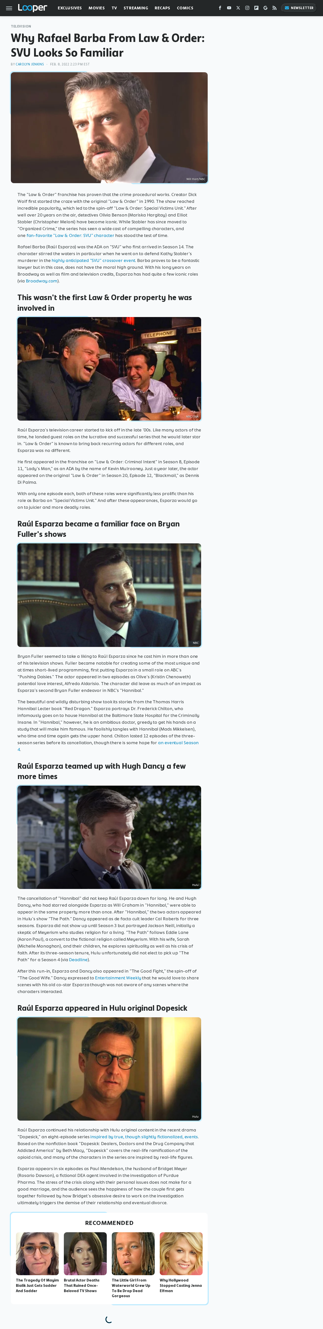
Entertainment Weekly (118, 978)
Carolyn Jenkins (30, 64)
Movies (97, 8)
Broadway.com (42, 281)
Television (21, 26)
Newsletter (302, 8)
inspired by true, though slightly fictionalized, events (144, 1137)
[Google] (265, 9)
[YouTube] (229, 9)
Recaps (162, 8)
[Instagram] (247, 9)
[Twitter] (238, 9)
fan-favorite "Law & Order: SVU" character (70, 235)
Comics (185, 8)
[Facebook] (220, 9)
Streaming (136, 8)
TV (114, 8)
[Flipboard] (256, 9)
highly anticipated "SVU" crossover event (93, 260)
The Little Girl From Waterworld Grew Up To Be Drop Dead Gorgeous (131, 1288)
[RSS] (274, 9)
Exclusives (70, 8)
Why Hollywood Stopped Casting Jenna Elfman (181, 1285)
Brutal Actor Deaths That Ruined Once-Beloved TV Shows (81, 1285)
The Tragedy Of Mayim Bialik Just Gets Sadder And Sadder (37, 1285)
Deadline (78, 960)
